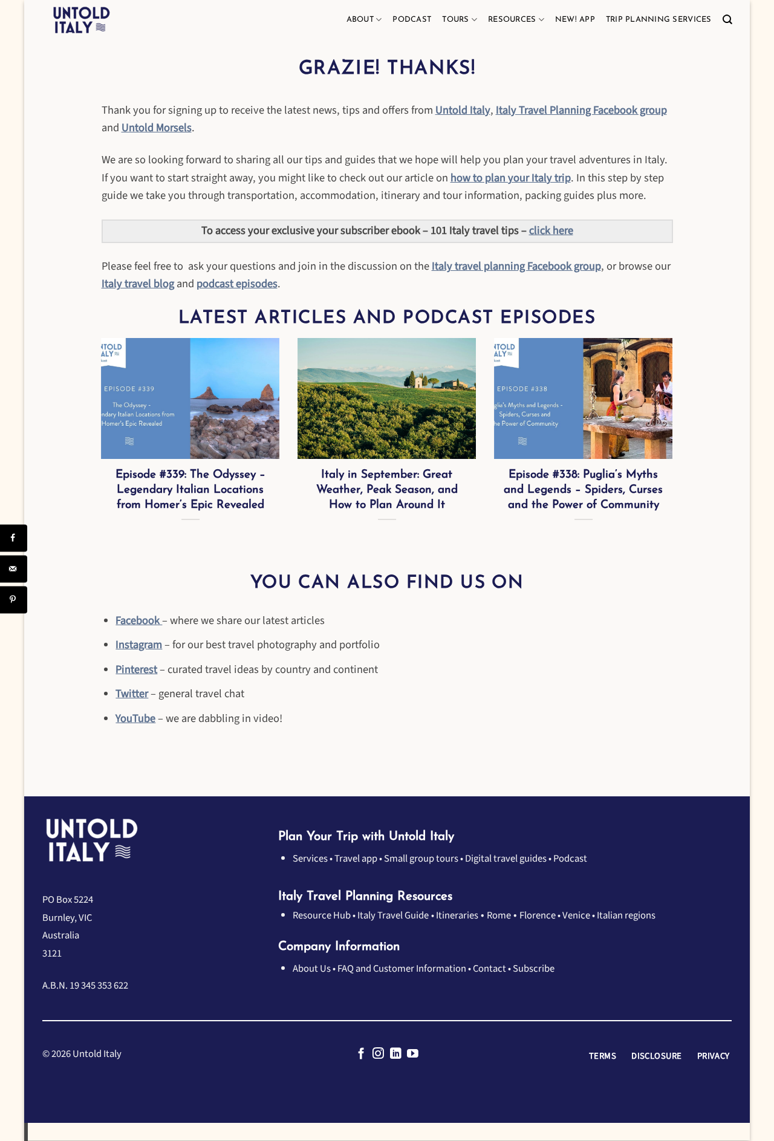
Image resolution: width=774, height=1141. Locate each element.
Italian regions (626, 915)
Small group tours (421, 858)
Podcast (411, 20)
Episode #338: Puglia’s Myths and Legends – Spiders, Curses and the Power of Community (583, 490)
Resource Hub (322, 915)
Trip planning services (659, 20)
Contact (489, 968)
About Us (312, 968)
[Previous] (99, 454)
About (360, 20)
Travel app (355, 858)
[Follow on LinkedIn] (396, 1054)
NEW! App (575, 20)
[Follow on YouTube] (412, 1054)
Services (310, 858)
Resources (512, 20)
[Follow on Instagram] (378, 1054)
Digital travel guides (506, 858)
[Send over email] (13, 568)
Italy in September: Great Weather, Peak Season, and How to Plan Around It (387, 490)
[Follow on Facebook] (361, 1054)
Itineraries (457, 915)
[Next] (675, 454)
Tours (455, 20)
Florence (537, 915)
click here (551, 230)
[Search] (727, 20)
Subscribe (533, 968)
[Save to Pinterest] (13, 599)
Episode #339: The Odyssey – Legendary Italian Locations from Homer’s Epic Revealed (190, 490)
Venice (576, 915)
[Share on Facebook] (13, 537)
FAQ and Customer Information (401, 968)
